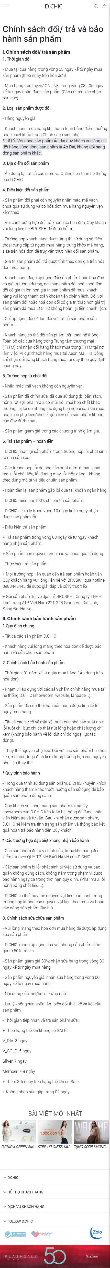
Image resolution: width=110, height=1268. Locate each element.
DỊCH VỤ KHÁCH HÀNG (26, 1206)
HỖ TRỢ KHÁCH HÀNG (25, 1192)
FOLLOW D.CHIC (20, 1221)
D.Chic (12, 1177)
